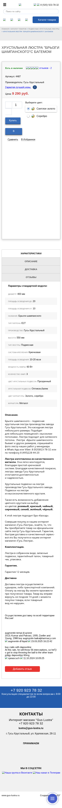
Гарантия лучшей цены (20, 87)
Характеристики (31, 253)
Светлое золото (46, 108)
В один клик (13, 132)
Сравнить (13, 139)
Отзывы (31, 277)
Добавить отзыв (22, 669)
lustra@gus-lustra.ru (31, 728)
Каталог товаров (47, 19)
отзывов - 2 (45, 68)
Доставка (31, 269)
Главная (5, 29)
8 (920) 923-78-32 (49, 4)
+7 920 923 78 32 (26, 690)
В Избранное (28, 139)
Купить (13, 120)
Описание (31, 261)
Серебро (42, 116)
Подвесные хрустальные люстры (43, 29)
